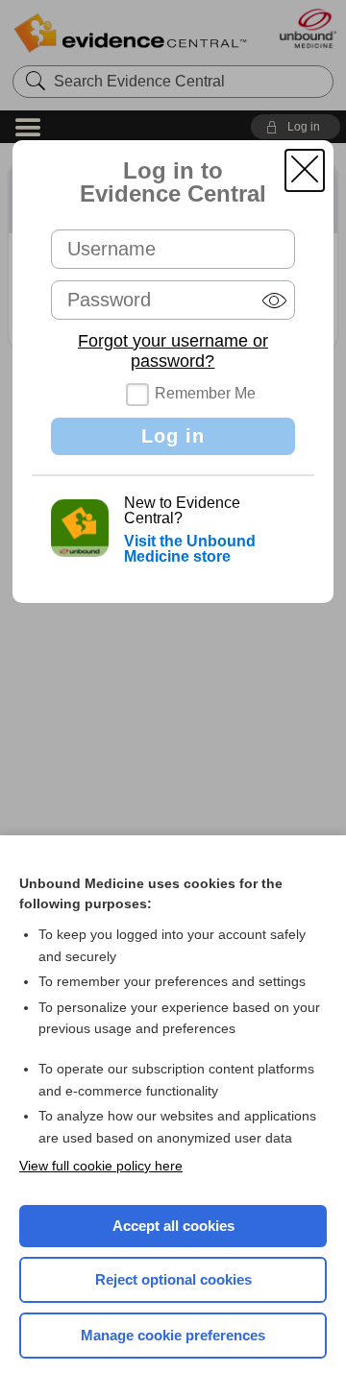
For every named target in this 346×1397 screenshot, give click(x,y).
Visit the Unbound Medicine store (190, 549)
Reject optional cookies (173, 1279)
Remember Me (205, 393)
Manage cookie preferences (173, 1335)
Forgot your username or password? (173, 351)
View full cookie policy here (101, 1165)
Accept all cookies (173, 1225)
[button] (304, 170)
